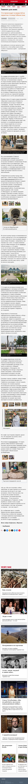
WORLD (13, 4)
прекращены (5, 289)
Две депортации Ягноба (7, 746)
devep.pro (21, 782)
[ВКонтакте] (7, 530)
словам (5, 76)
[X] (5, 530)
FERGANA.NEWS (14, 1)
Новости (3, 6)
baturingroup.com (8, 782)
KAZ (2, 4)
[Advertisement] (14, 548)
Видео (13, 6)
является (23, 244)
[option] (5, 203)
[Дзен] (12, 530)
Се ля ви (21, 18)
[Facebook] (17, 530)
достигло (15, 519)
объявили (3, 26)
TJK (6, 4)
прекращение (13, 442)
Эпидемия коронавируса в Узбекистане (9, 20)
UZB (11, 4)
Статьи (8, 6)
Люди (17, 18)
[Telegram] (14, 530)
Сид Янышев (3, 18)
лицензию (13, 447)
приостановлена (9, 179)
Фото (18, 6)
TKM (8, 4)
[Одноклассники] (10, 530)
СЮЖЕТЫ (24, 6)
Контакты (3, 778)
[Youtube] (19, 530)
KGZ (4, 4)
